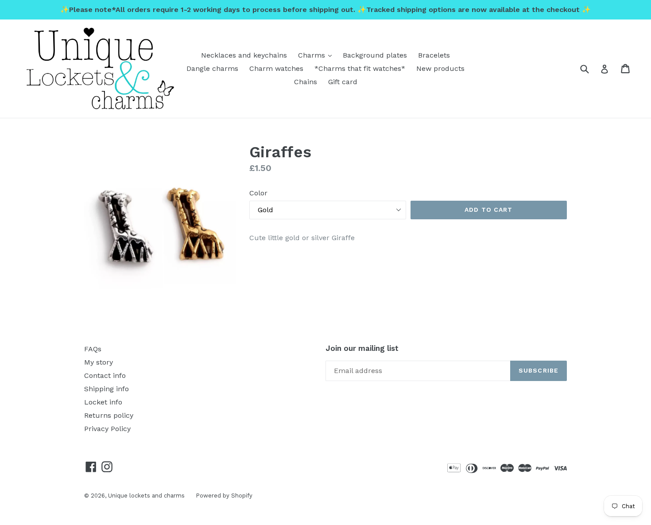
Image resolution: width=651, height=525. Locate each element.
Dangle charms (212, 68)
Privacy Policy (107, 428)
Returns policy (108, 415)
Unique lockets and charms (146, 495)
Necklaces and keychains (244, 55)
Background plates (375, 55)
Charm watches (276, 68)
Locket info (103, 402)
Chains (305, 82)
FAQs (92, 349)
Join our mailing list (362, 348)
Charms (317, 55)
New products (440, 68)
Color (258, 193)
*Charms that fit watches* (359, 68)
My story (98, 362)
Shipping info (106, 389)
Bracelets (434, 55)
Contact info (105, 375)
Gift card (342, 82)
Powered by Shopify (224, 495)
